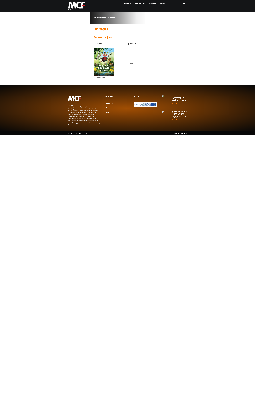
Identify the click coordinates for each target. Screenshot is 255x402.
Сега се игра (140, 4)
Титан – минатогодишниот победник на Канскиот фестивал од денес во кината (179, 99)
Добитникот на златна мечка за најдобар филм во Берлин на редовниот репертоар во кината (179, 115)
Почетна (127, 4)
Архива (163, 4)
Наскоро (152, 4)
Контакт (182, 4)
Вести (172, 4)
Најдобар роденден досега (101, 77)
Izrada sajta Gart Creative (180, 133)
